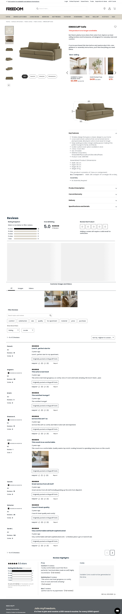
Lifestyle (41, 76)
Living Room (34, 17)
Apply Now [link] (49, 602)
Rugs (87, 17)
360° (24, 76)
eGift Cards (112, 1)
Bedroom (45, 17)
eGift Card (9, 600)
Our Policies (9, 603)
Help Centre (10, 577)
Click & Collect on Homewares (15, 571)
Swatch (32, 76)
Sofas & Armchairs (17, 22)
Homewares (78, 17)
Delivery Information (12, 568)
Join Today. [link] (49, 591)
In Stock (105, 17)
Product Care (10, 574)
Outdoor (67, 17)
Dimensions (52, 76)
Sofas (8, 17)
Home (8, 22)
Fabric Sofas (28, 22)
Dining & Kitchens (20, 17)
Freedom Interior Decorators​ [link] (92, 584)
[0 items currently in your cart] (114, 8)
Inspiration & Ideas (101, 1)
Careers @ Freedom (12, 594)
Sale (113, 17)
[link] (19, 9)
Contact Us (9, 597)
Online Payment (74, 1)
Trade (92, 1)
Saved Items (85, 1)
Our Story (9, 588)
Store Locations (11, 585)
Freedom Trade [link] (51, 597)
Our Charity (9, 591)
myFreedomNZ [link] (50, 584)
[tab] (93, 133)
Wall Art (96, 17)
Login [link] (66, 1)
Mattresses (56, 17)
